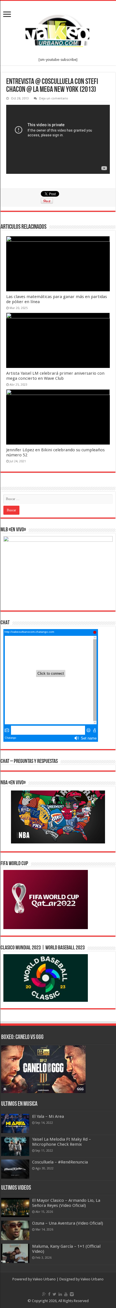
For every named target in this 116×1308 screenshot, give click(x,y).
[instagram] (71, 1294)
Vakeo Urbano (92, 1279)
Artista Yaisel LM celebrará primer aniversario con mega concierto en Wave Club (55, 376)
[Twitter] (54, 1294)
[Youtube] (66, 1294)
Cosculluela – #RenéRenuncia (60, 1162)
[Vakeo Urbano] (58, 29)
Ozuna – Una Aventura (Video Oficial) (67, 1223)
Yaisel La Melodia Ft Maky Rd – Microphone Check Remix (61, 1142)
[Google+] (44, 1294)
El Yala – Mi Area (48, 1116)
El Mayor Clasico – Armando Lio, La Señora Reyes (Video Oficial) (66, 1203)
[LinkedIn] (60, 1294)
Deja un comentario (53, 98)
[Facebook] (49, 1294)
